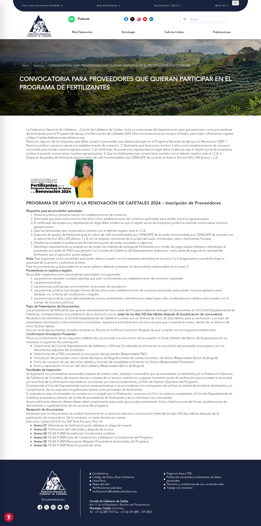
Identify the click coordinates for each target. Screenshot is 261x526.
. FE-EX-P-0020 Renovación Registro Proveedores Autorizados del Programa (91, 441)
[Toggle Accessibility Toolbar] (9, 517)
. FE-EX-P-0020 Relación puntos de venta (67, 445)
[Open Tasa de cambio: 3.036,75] (180, 5)
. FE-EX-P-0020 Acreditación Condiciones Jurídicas (74, 433)
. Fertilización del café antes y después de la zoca (73, 429)
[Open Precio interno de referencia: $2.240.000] (62, 5)
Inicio (25, 66)
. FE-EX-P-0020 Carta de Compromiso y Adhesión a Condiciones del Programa (93, 437)
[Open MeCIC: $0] (227, 5)
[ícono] (132, 19)
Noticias (39, 66)
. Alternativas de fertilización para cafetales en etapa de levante (83, 425)
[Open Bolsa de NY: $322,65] (119, 5)
